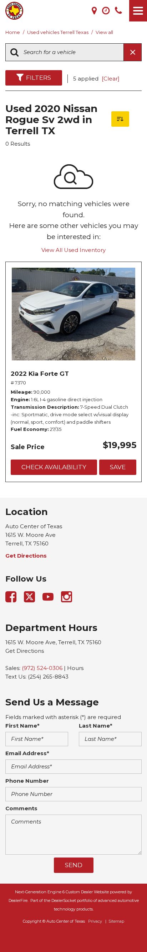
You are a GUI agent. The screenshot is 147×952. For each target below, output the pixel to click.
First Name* (22, 725)
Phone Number (27, 780)
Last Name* (95, 725)
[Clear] (111, 78)
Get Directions (24, 650)
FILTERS (38, 77)
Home (13, 32)
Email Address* (27, 753)
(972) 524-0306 (42, 668)
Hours (75, 668)
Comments (21, 808)
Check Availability (53, 467)
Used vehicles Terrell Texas (58, 32)
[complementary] (125, 930)
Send (73, 865)
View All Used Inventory (73, 250)
